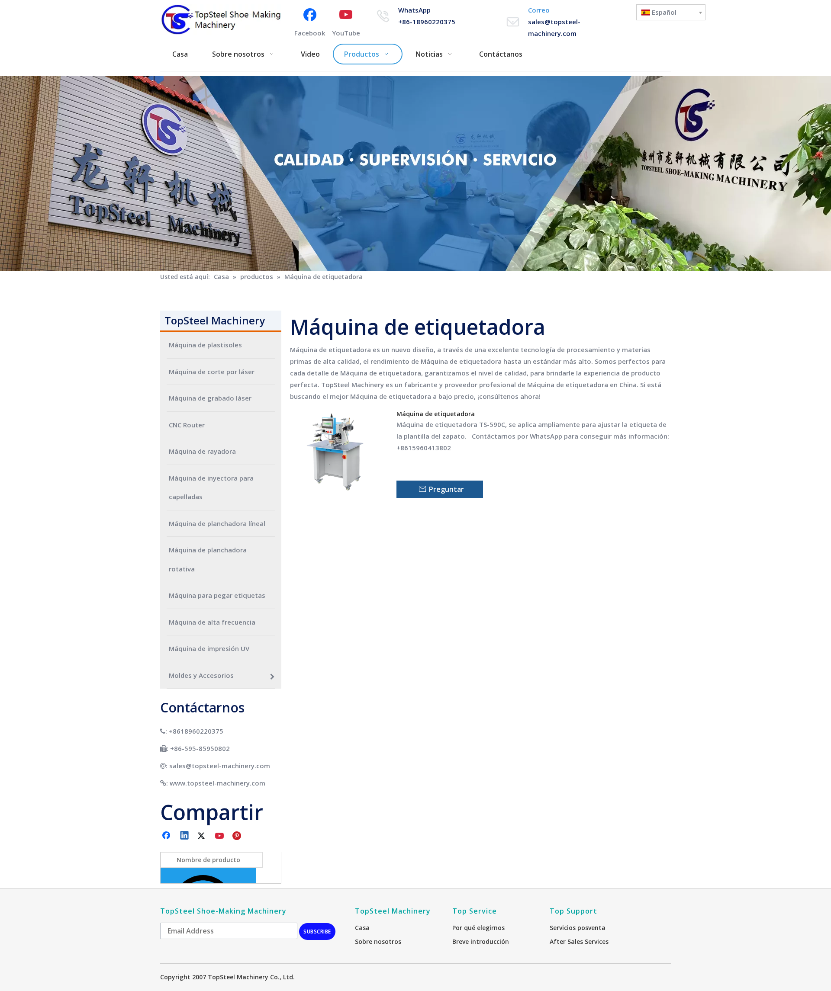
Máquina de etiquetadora (435, 414)
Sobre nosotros (378, 941)
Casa (362, 928)
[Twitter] (202, 836)
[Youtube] (220, 836)
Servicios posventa (578, 928)
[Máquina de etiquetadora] (338, 453)
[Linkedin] (185, 836)
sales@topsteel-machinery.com (219, 765)
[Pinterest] (238, 836)
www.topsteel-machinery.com (217, 783)
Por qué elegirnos (478, 928)
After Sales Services (579, 941)
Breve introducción (480, 941)
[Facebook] (167, 836)
